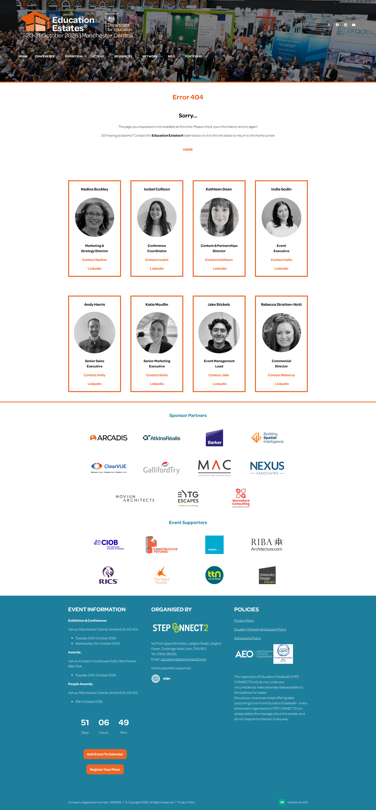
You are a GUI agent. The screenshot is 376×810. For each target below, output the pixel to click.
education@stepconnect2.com (183, 659)
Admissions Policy (247, 638)
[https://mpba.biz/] (214, 553)
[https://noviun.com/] (135, 507)
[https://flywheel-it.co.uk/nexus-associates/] (267, 476)
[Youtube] (353, 24)
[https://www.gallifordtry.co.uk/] (161, 476)
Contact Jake (219, 375)
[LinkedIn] (345, 24)
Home (23, 56)
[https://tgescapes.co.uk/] (188, 507)
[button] (105, 754)
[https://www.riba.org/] (267, 553)
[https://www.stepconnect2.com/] (180, 634)
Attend (98, 56)
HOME (188, 149)
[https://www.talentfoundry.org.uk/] (161, 583)
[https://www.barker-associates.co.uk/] (214, 446)
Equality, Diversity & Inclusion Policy (260, 629)
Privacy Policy (244, 620)
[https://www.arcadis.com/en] (108, 446)
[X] (329, 24)
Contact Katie (157, 375)
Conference (45, 56)
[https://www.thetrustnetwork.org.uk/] (214, 583)
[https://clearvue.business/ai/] (108, 476)
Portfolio (193, 56)
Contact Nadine (94, 259)
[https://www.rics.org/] (108, 583)
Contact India (281, 259)
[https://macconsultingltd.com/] (214, 476)
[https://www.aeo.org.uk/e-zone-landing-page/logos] (253, 662)
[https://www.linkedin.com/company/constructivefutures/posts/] (161, 553)
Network (150, 56)
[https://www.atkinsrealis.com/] (161, 446)
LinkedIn (94, 268)
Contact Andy (94, 375)
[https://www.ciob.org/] (108, 553)
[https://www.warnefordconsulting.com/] (240, 507)
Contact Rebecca (281, 375)
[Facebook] (337, 24)
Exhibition (73, 56)
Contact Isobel (156, 259)
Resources (123, 56)
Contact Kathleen (219, 259)
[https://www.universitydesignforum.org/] (267, 583)
